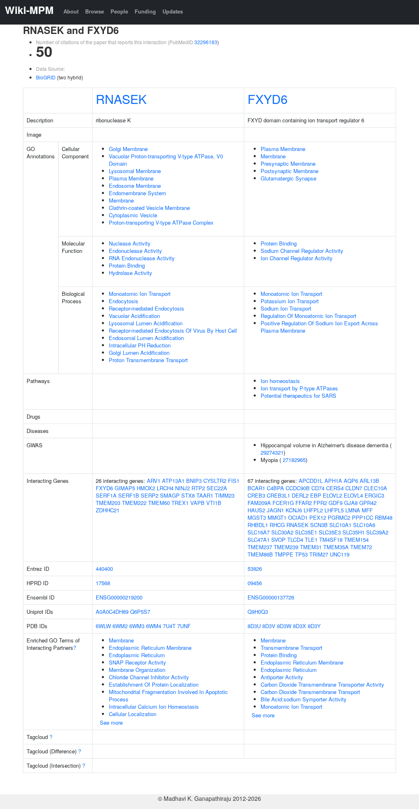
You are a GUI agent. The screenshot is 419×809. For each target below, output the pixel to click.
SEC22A (217, 488)
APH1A (333, 480)
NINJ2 (182, 488)
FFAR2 (303, 503)
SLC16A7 (259, 532)
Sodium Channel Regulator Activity (302, 251)
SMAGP (170, 495)
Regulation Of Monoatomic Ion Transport (308, 316)
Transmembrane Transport (291, 647)
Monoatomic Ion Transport (140, 293)
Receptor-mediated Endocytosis (146, 308)
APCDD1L (311, 480)
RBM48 (383, 517)
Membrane (121, 200)
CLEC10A (375, 488)
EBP (315, 495)
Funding (145, 11)
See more (111, 722)
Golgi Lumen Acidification (139, 352)
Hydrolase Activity (130, 273)
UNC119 (339, 554)
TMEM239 (286, 547)
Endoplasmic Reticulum (137, 655)
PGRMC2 (339, 517)
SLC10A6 (364, 525)
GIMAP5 (125, 488)
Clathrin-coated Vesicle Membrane (149, 208)
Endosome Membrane (135, 185)
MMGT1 (277, 517)
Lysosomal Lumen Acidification (145, 323)
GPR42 (367, 503)
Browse (94, 11)
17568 (103, 583)
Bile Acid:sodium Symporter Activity (304, 699)
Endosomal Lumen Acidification (146, 338)
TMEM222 (134, 503)
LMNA (352, 510)
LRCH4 (165, 488)
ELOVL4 (353, 495)
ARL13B (369, 480)
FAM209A (259, 503)
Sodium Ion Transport (286, 308)
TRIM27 (318, 554)
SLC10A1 (340, 525)
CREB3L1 (278, 495)
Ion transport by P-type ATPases (299, 388)
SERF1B (128, 495)
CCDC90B (298, 488)
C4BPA (275, 488)
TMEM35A (336, 547)
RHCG (277, 525)
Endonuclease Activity (135, 251)
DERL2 (300, 495)
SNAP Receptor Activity (137, 662)
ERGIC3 (374, 495)
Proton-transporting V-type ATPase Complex (161, 222)
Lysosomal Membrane (135, 171)
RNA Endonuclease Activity (142, 258)
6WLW (103, 626)
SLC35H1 (353, 532)
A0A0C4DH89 (112, 611)
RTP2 (198, 488)
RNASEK (121, 99)
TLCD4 (295, 539)
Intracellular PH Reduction (140, 345)
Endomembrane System (137, 193)
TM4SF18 (330, 539)
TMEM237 (260, 547)
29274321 (272, 452)
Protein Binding (127, 265)
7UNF (184, 626)
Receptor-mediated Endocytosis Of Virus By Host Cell (173, 330)
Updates (172, 11)
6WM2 (120, 626)
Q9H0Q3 (258, 611)
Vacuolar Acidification (134, 316)
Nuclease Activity (130, 243)
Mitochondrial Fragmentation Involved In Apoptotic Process (168, 695)
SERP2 (149, 495)
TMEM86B (260, 554)
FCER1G (283, 503)
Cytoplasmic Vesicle (133, 215)
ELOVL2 (332, 495)
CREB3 (256, 495)
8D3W (284, 626)
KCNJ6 (294, 510)
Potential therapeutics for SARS (298, 395)
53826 (255, 568)
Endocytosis (123, 301)
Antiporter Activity (282, 677)
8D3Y (314, 626)
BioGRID (46, 77)
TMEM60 (159, 503)
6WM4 (153, 626)
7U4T (169, 626)
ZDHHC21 (107, 510)
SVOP (278, 539)
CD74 (317, 488)
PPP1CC (362, 517)
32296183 (205, 41)
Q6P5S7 (140, 611)
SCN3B (319, 525)
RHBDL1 (258, 525)
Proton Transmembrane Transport (148, 360)
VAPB (197, 503)
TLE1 (311, 539)
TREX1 (180, 503)
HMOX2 (146, 488)
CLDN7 (353, 488)
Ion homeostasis (280, 381)
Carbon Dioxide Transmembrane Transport (310, 692)
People (119, 11)
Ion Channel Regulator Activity (297, 258)
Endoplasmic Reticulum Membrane (150, 647)
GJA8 (351, 503)
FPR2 (320, 503)
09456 (255, 583)
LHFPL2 (313, 510)
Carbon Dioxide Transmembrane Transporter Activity (322, 684)
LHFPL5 (334, 510)
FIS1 (233, 480)
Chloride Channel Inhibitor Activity (149, 677)
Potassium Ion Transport (290, 301)
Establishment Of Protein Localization (153, 684)
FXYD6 (268, 99)
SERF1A (106, 495)
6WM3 (136, 626)
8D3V (268, 626)
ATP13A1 (173, 480)
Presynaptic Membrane (288, 163)
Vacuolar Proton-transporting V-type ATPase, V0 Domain (166, 159)
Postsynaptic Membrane (289, 171)
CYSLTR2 (214, 480)
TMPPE (284, 554)
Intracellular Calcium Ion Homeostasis (154, 706)
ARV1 (153, 480)
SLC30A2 (282, 532)
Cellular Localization (132, 714)
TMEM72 (361, 547)
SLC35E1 (306, 532)
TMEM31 (311, 547)
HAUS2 (256, 510)
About (71, 11)
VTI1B (213, 503)
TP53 (301, 554)
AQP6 (351, 480)
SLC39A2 (377, 532)
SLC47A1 (259, 539)
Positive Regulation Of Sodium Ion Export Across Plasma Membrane (319, 326)
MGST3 (257, 517)
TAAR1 (204, 495)
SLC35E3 (330, 532)
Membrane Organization (137, 670)
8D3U (254, 626)
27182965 (294, 460)
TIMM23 (224, 495)
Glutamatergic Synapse (288, 178)
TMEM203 (108, 503)
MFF (367, 510)
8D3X (299, 626)
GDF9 (335, 503)
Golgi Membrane (128, 149)
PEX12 (317, 517)
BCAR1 (256, 488)
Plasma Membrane (131, 178)
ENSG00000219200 (119, 597)
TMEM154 (356, 539)
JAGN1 (275, 510)
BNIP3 (194, 480)
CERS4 (335, 488)
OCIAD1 (298, 517)
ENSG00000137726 (271, 597)
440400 (104, 568)
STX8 (188, 495)
